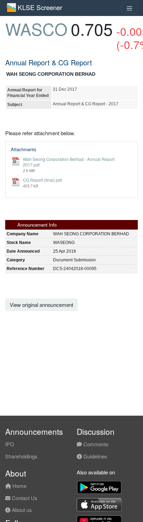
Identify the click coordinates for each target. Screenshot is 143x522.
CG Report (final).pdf (42, 180)
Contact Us (23, 497)
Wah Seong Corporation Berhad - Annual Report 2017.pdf (69, 162)
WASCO (36, 29)
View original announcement (41, 304)
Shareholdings (21, 456)
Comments (95, 444)
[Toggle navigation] (129, 8)
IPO (9, 444)
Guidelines (94, 456)
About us (21, 509)
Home (18, 485)
